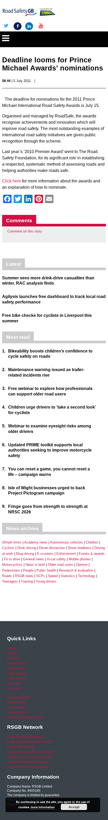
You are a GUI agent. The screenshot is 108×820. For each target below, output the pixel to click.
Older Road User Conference (28, 767)
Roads (7, 576)
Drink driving (26, 548)
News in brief (35, 565)
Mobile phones (80, 559)
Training (27, 581)
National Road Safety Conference (31, 752)
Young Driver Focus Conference (30, 757)
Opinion (82, 565)
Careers (13, 653)
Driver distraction (52, 548)
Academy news (35, 542)
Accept (74, 807)
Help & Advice (17, 663)
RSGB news (24, 576)
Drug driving (25, 554)
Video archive (17, 678)
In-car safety (56, 559)
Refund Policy (17, 712)
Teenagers (10, 581)
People (28, 570)
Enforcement (66, 554)
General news (33, 559)
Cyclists (8, 548)
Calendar (13, 658)
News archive (16, 673)
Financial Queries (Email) (25, 717)
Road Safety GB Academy (25, 737)
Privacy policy (17, 702)
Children (92, 542)
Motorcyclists (12, 565)
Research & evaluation (76, 570)
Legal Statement (18, 697)
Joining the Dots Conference (27, 762)
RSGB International (21, 747)
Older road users (60, 565)
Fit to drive (12, 559)
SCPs (40, 576)
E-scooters (45, 554)
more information (43, 807)
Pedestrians (11, 570)
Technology (86, 576)
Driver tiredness (79, 548)
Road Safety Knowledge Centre (29, 742)
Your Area (14, 683)
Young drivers (46, 581)
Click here (11, 181)
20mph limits (11, 542)
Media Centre (16, 668)
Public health (46, 570)
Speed (53, 576)
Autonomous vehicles (66, 542)
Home (11, 648)
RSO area (14, 688)
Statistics (68, 576)
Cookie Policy (17, 707)
